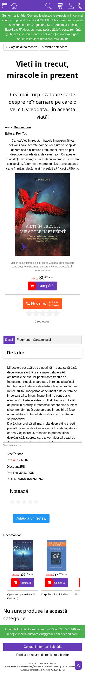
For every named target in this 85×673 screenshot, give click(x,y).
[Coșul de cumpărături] (59, 5)
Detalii (9, 339)
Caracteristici (42, 339)
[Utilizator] (71, 5)
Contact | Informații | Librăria (42, 646)
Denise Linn (22, 127)
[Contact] (80, 5)
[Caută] (48, 5)
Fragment (23, 339)
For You (21, 133)
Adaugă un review (31, 518)
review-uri (43, 321)
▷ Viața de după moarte (21, 47)
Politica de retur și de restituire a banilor (42, 654)
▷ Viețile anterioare (54, 47)
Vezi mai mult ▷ (12, 445)
